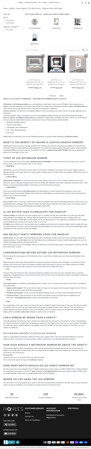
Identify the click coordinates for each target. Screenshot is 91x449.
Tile (39, 2)
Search (27, 413)
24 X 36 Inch (10, 20)
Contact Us (29, 416)
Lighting (20, 2)
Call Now (11, 424)
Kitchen (45, 2)
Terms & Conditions (32, 420)
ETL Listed (9, 29)
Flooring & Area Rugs (31, 2)
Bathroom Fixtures (54, 2)
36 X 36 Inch (10, 23)
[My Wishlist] (43, 56)
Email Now (11, 433)
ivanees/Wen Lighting (82, 447)
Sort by (28, 50)
